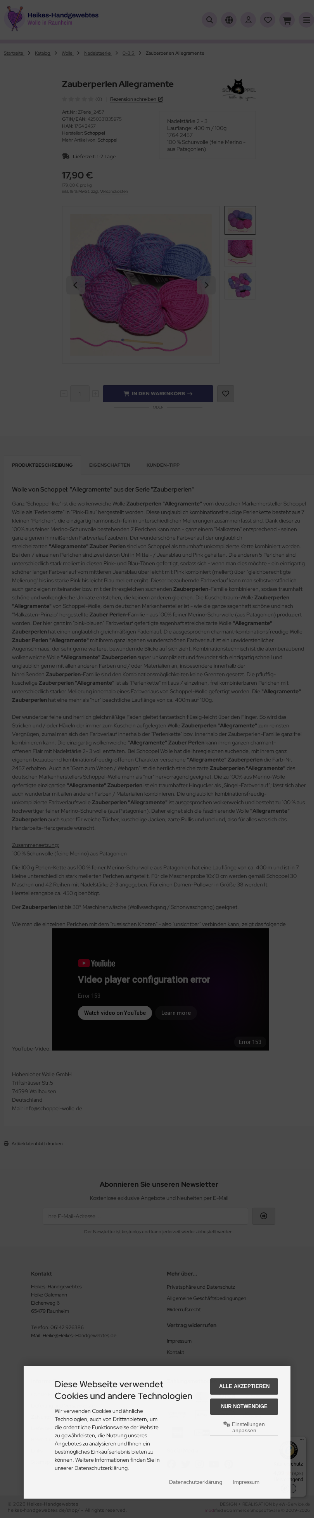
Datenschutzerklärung (195, 1481)
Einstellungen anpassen (247, 1427)
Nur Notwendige (244, 1406)
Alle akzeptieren (244, 1386)
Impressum (246, 1481)
